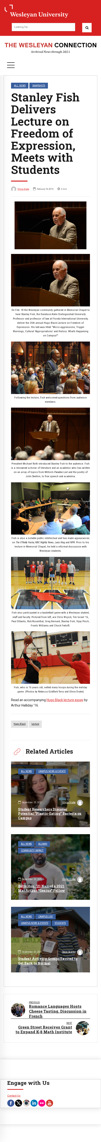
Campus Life (45, 916)
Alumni (42, 843)
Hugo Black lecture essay (65, 700)
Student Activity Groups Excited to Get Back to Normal (47, 960)
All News (20, 85)
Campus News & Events (52, 771)
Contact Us (13, 1095)
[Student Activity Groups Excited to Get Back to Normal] (50, 940)
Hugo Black (20, 723)
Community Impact (32, 850)
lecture (35, 723)
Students (60, 923)
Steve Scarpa (69, 951)
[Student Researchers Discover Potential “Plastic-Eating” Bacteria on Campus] (50, 794)
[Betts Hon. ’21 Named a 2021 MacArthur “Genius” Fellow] (50, 867)
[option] (50, 225)
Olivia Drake (23, 189)
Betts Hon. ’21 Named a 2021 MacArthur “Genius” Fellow (41, 888)
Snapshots (38, 85)
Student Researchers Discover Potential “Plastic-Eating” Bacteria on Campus (50, 813)
